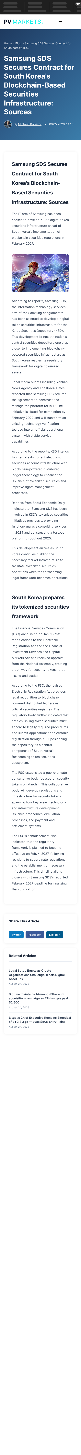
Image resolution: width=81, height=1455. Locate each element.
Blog (18, 43)
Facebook (35, 934)
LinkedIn (54, 934)
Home (8, 43)
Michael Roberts (29, 124)
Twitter (16, 934)
